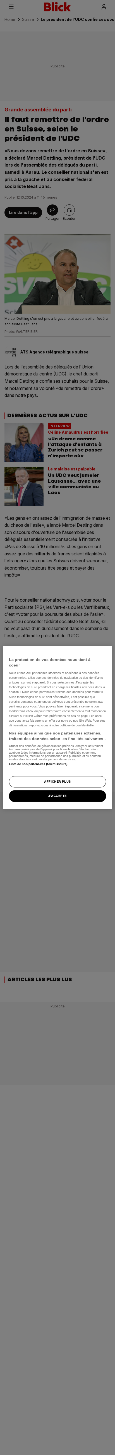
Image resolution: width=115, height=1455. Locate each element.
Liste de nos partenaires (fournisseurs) (38, 764)
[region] (57, 727)
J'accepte (57, 796)
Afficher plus (57, 781)
